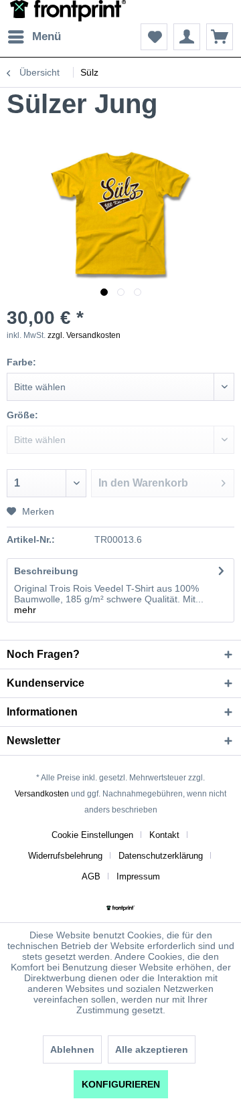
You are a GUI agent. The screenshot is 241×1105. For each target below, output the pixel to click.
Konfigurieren (121, 1084)
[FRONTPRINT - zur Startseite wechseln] (68, 11)
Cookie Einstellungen (92, 835)
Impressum (138, 876)
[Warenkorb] (219, 36)
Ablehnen (72, 1049)
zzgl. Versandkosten (84, 335)
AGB (91, 876)
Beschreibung (46, 571)
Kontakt (164, 835)
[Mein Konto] (186, 36)
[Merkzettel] (154, 36)
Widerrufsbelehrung (65, 856)
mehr (25, 609)
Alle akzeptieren (151, 1049)
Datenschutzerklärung (160, 856)
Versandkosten (42, 793)
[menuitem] (34, 36)
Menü (46, 36)
